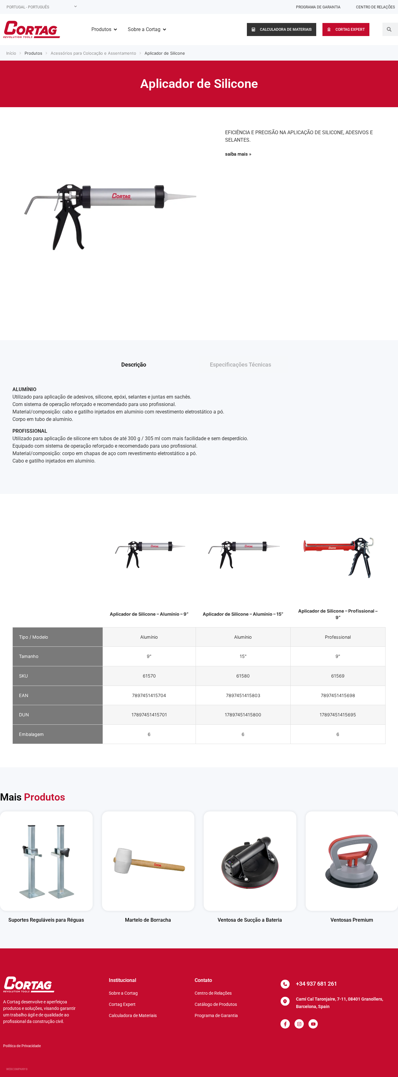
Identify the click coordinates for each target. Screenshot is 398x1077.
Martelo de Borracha (148, 920)
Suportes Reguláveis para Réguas (46, 920)
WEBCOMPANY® (17, 1069)
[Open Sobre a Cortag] (164, 29)
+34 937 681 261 (316, 983)
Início (11, 53)
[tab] (154, 364)
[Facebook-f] (285, 1024)
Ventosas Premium (352, 920)
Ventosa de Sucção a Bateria (250, 920)
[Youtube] (313, 1024)
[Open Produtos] (115, 29)
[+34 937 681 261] (285, 984)
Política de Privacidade (22, 1046)
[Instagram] (299, 1024)
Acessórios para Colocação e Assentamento (93, 53)
